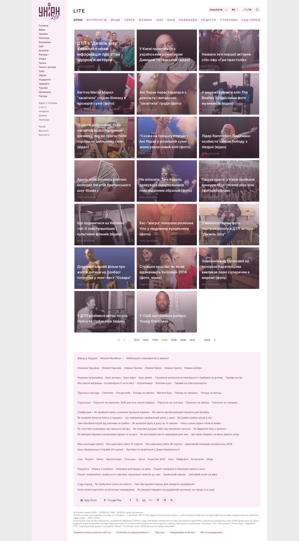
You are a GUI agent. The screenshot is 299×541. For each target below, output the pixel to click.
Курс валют (145, 377)
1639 (207, 339)
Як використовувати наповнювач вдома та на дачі (107, 434)
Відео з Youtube (48, 103)
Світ (41, 46)
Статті (42, 107)
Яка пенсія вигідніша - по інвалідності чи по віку (106, 383)
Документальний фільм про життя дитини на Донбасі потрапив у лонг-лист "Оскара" (104, 272)
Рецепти (208, 20)
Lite (80, 459)
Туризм (43, 87)
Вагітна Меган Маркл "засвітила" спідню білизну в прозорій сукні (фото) (101, 97)
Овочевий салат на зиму (203, 474)
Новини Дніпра (193, 367)
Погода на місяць (211, 392)
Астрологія (97, 20)
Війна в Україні (87, 358)
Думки (43, 115)
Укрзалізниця (145, 383)
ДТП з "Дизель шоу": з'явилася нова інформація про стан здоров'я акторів (98, 51)
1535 (174, 339)
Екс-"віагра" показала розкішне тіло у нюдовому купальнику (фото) (166, 228)
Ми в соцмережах (211, 532)
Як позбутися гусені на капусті (113, 484)
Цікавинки (45, 92)
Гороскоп (84, 402)
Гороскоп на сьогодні (170, 402)
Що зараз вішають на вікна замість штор (215, 434)
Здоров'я (44, 83)
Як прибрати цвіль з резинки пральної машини (121, 412)
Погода (43, 96)
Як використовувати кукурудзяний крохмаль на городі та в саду (176, 489)
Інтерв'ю (44, 111)
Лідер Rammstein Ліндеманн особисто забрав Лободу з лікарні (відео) (226, 141)
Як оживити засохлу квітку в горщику (100, 417)
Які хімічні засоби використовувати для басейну (180, 412)
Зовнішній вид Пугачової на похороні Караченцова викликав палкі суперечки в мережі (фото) (226, 269)
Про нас (160, 532)
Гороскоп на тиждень (225, 402)
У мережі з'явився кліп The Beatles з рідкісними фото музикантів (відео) (225, 97)
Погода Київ (123, 392)
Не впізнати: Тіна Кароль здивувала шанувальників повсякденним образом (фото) (165, 185)
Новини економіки (90, 377)
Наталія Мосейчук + (112, 358)
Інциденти (45, 79)
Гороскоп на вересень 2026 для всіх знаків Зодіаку (124, 402)
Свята (129, 20)
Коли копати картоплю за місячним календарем (106, 489)
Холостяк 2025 (156, 459)
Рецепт (89, 459)
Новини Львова (133, 367)
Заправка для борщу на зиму (133, 468)
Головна (43, 25)
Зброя (42, 75)
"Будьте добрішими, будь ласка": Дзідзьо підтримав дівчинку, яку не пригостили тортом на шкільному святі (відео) (101, 136)
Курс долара (113, 377)
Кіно (171, 20)
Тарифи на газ (234, 377)
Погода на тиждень (186, 392)
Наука (42, 63)
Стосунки (228, 20)
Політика (44, 38)
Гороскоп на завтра (197, 402)
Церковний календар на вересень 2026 (208, 443)
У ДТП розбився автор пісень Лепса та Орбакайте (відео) (102, 318)
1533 (155, 339)
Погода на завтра (143, 392)
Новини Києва (153, 367)
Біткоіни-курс (164, 383)
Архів (42, 126)
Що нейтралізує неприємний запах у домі (150, 417)
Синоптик (107, 392)
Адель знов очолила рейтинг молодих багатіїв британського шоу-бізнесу (104, 185)
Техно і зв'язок (47, 67)
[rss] (171, 500)
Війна (42, 29)
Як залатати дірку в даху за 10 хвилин (154, 423)
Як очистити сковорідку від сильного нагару (104, 428)
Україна (43, 34)
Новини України (88, 368)
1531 (136, 339)
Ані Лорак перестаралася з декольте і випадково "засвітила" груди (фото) (162, 97)
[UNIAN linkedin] (144, 500)
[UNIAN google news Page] (151, 500)
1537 (192, 339)
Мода (115, 20)
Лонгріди (44, 119)
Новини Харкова (111, 367)
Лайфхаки (188, 20)
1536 (183, 339)
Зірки (78, 20)
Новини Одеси (172, 367)
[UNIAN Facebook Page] (130, 500)
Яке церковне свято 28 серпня (164, 443)
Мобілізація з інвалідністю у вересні (147, 358)
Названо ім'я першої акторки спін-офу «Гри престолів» (226, 57)
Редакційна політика (182, 532)
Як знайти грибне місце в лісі (195, 417)
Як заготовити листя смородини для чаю (164, 434)
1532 (146, 339)
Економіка (45, 42)
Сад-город (250, 20)
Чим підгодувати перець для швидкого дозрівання (164, 484)
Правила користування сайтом (92, 532)
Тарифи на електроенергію (190, 383)
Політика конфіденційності (132, 532)
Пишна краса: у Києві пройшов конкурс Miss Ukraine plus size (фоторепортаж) (228, 185)
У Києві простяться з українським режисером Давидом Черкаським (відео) (164, 54)
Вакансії (43, 130)
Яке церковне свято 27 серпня (124, 443)
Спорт (42, 58)
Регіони (43, 54)
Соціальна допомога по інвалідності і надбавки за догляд (189, 377)
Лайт (41, 71)
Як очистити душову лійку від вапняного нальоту (162, 428)
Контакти (44, 134)
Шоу (159, 20)
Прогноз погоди (88, 393)
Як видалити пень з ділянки (210, 428)
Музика (145, 20)
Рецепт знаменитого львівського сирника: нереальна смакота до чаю (119, 474)
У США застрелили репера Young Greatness (162, 318)
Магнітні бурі (164, 392)
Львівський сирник (174, 474)
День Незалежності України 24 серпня (100, 449)
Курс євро (130, 377)
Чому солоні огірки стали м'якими (200, 423)
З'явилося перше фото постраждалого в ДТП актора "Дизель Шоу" (227, 228)
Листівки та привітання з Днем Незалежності (153, 449)
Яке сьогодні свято (90, 444)
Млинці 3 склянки (102, 468)
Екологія (44, 50)
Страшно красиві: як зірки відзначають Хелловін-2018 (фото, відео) (163, 272)
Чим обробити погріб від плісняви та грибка (103, 423)
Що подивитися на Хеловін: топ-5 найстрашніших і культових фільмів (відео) (100, 228)
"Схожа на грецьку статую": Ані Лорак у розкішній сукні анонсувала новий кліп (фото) (165, 141)
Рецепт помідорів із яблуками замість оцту (179, 468)
